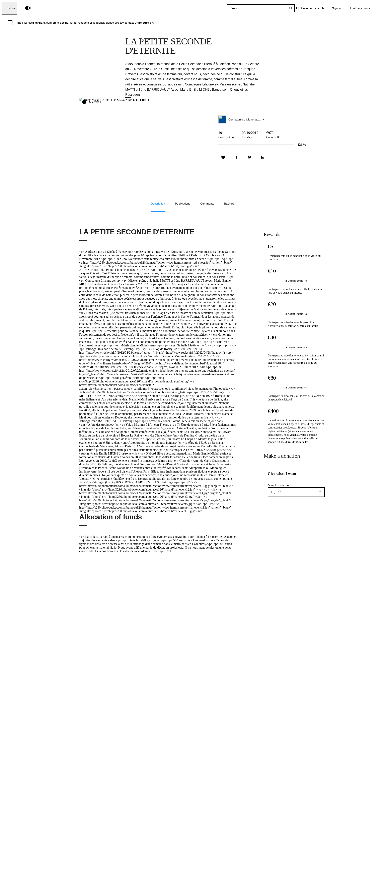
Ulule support (144, 22)
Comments (207, 203)
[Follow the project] (223, 158)
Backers (229, 203)
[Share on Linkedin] (262, 158)
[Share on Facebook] (236, 158)
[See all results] (291, 8)
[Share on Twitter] (249, 158)
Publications (182, 203)
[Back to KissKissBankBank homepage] (25, 8)
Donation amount (279, 485)
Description (158, 203)
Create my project (360, 8)
